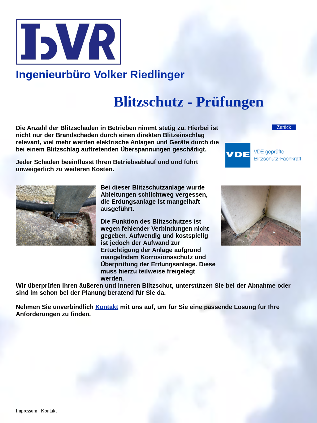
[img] (158, 42)
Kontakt (106, 306)
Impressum (26, 410)
